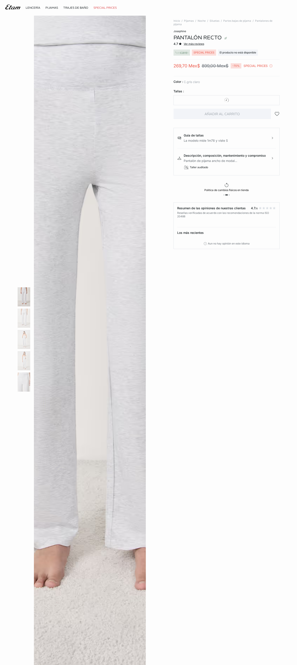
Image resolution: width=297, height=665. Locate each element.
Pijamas (189, 20)
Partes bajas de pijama (237, 20)
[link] (105, 8)
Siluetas (214, 20)
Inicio (177, 20)
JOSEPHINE (180, 31)
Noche (202, 20)
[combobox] (227, 100)
